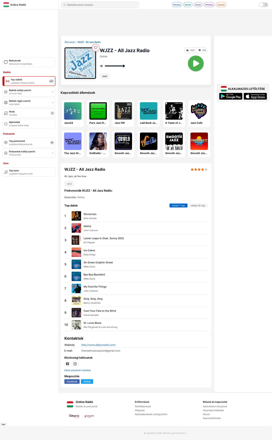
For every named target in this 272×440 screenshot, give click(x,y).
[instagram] (75, 364)
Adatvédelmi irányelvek (215, 406)
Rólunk (206, 414)
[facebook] (67, 364)
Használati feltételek (213, 410)
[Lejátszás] (196, 63)
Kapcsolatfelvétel (212, 418)
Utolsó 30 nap (198, 205)
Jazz (104, 76)
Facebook (72, 381)
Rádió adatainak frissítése (77, 370)
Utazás (221, 4)
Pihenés (209, 4)
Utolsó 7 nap (178, 205)
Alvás (198, 4)
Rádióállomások (143, 406)
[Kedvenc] (95, 48)
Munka (177, 4)
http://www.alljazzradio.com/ (98, 344)
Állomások (70, 42)
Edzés (188, 4)
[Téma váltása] (263, 4)
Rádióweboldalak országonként (151, 414)
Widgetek (140, 410)
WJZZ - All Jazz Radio (89, 42)
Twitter (87, 381)
